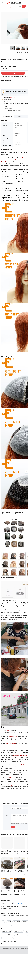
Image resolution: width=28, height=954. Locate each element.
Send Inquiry (13, 73)
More (2, 943)
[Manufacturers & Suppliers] (14, 2)
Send (13, 827)
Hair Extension (17, 921)
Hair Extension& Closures (6, 908)
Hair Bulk (9, 921)
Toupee (19, 9)
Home (2, 9)
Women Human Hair (21, 934)
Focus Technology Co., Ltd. (17, 948)
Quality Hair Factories (18, 931)
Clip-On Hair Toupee (6, 924)
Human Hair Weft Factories (8, 934)
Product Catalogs (20, 903)
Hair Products (13, 9)
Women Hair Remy (18, 938)
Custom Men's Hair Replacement (8, 906)
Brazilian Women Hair (6, 938)
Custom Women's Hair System (20, 906)
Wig (3, 921)
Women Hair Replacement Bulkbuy (9, 941)
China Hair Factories (6, 931)
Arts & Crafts (7, 9)
